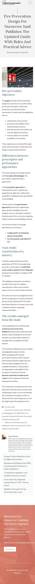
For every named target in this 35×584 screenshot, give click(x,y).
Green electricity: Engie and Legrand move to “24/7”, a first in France (16, 482)
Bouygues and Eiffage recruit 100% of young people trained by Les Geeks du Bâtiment (17, 466)
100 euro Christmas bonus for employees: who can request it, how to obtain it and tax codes (16, 425)
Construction (10, 407)
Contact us (10, 549)
